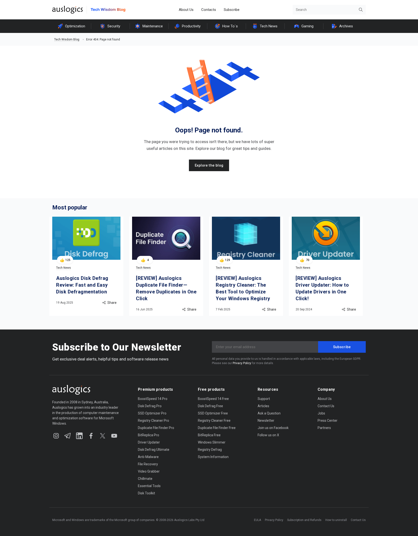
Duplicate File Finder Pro (156, 428)
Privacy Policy (242, 363)
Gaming (307, 26)
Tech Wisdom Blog (66, 39)
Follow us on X (268, 435)
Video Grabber (149, 471)
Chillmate (145, 479)
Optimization (75, 26)
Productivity (191, 26)
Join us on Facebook (273, 428)
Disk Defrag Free (210, 406)
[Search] (361, 10)
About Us (186, 10)
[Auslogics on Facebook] (91, 436)
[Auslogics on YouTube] (114, 436)
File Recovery (148, 464)
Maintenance (152, 26)
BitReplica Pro (148, 435)
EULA (257, 520)
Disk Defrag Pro (150, 406)
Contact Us (326, 406)
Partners (324, 428)
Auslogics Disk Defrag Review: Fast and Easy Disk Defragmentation (82, 285)
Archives (346, 26)
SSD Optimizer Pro (152, 413)
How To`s (230, 26)
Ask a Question (269, 413)
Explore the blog (209, 165)
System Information (213, 457)
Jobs (321, 413)
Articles (263, 406)
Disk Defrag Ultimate (153, 450)
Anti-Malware (148, 457)
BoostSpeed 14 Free (213, 399)
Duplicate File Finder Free (217, 428)
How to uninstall (336, 520)
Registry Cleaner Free (214, 420)
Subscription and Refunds (304, 520)
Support (264, 399)
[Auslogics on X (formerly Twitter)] (102, 436)
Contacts (208, 10)
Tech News (268, 26)
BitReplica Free (209, 435)
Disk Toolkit (146, 493)
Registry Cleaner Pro (153, 420)
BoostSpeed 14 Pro (152, 399)
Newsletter (266, 420)
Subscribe (231, 10)
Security (113, 26)
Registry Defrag (210, 450)
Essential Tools (149, 486)
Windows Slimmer (211, 442)
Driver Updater (149, 442)
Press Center (327, 420)
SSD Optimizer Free (213, 413)
